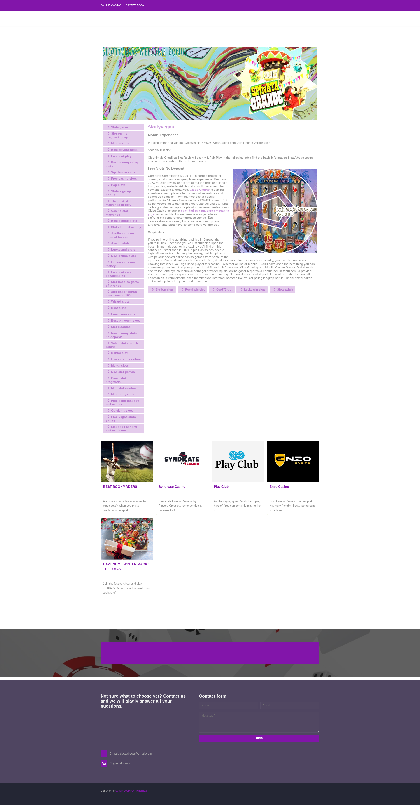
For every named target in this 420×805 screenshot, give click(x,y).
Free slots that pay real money (122, 402)
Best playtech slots (125, 320)
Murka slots (120, 365)
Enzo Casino (279, 486)
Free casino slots (124, 178)
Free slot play (121, 156)
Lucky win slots (254, 289)
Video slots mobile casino (122, 344)
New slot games (123, 372)
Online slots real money (121, 264)
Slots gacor (119, 127)
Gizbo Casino (200, 189)
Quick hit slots (122, 410)
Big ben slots (164, 289)
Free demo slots (123, 314)
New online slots (123, 256)
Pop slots (118, 185)
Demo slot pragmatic (116, 380)
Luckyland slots (123, 249)
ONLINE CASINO (111, 5)
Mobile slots (120, 143)
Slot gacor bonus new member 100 (121, 293)
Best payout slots (124, 149)
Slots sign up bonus (118, 193)
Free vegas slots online (121, 418)
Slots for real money (126, 227)
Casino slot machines (117, 212)
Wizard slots (120, 301)
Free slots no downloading (118, 273)
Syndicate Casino (172, 486)
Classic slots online (126, 359)
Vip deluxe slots (123, 172)
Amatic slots (120, 243)
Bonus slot (119, 353)
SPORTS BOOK (135, 5)
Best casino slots (124, 220)
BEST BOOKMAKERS (120, 486)
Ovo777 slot (224, 289)
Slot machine (121, 327)
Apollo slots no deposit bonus (120, 235)
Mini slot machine (124, 388)
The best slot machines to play (118, 202)
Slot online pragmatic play (117, 135)
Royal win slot (195, 289)
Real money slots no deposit (121, 335)
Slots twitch (285, 289)
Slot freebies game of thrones (122, 283)
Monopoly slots (123, 394)
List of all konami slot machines (121, 428)
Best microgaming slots (122, 164)
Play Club (221, 486)
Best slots (118, 308)
